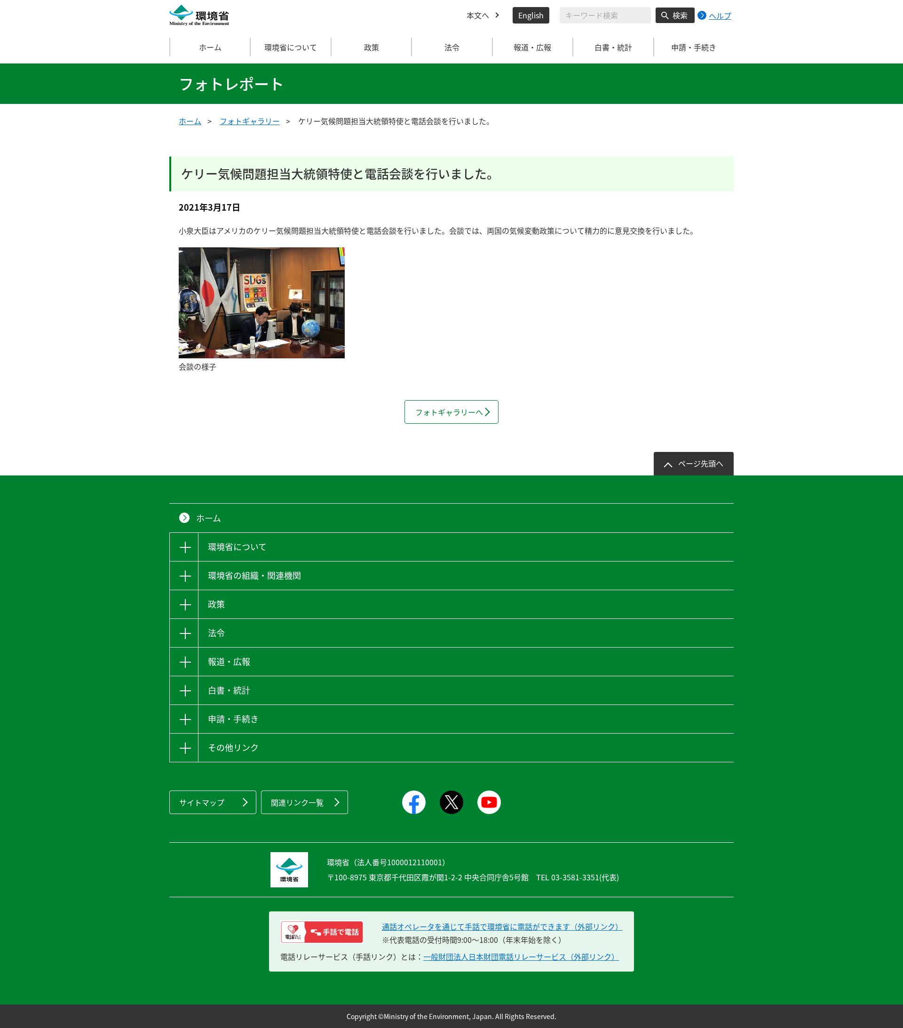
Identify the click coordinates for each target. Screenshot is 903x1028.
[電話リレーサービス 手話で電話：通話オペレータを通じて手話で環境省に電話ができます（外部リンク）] (322, 932)
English (531, 15)
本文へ (478, 15)
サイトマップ (201, 802)
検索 (680, 15)
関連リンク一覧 (297, 802)
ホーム (210, 47)
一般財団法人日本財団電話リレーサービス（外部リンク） (521, 956)
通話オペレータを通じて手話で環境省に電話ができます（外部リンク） (502, 926)
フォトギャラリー (250, 121)
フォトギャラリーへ (449, 412)
